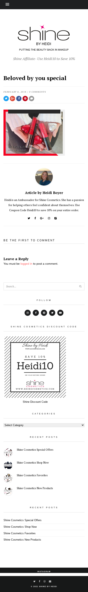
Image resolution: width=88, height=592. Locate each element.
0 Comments (37, 92)
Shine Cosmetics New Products (35, 488)
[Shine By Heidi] (44, 48)
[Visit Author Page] (44, 185)
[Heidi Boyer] (55, 218)
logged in (26, 263)
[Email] (50, 581)
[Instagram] (49, 218)
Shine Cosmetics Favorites (32, 475)
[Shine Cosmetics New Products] (8, 491)
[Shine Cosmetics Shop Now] (8, 466)
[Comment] (31, 98)
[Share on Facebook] (18, 98)
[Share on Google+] (12, 98)
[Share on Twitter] (6, 98)
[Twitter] (29, 218)
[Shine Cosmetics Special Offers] (8, 453)
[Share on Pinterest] (25, 98)
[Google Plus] (42, 218)
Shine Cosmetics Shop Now (33, 462)
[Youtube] (60, 313)
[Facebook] (35, 218)
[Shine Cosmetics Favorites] (8, 478)
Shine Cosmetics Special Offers (35, 449)
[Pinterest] (44, 313)
